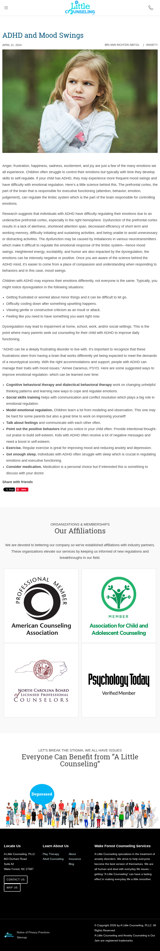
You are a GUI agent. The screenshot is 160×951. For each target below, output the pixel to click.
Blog (71, 863)
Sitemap (22, 937)
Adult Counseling (53, 858)
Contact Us (16, 879)
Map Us (12, 887)
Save (23, 489)
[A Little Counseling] (80, 2)
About (72, 854)
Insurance (75, 858)
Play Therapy (51, 854)
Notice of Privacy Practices (33, 932)
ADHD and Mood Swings (43, 35)
